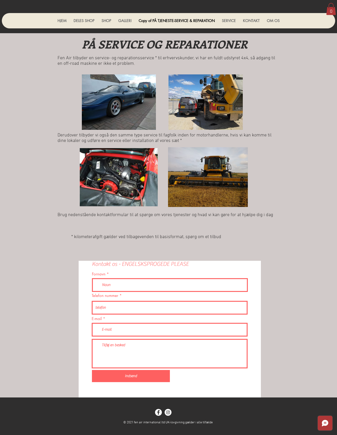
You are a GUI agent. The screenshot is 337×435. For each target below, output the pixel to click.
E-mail (97, 319)
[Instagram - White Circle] (168, 412)
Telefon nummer (105, 296)
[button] (331, 9)
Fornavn (98, 274)
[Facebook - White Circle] (158, 412)
